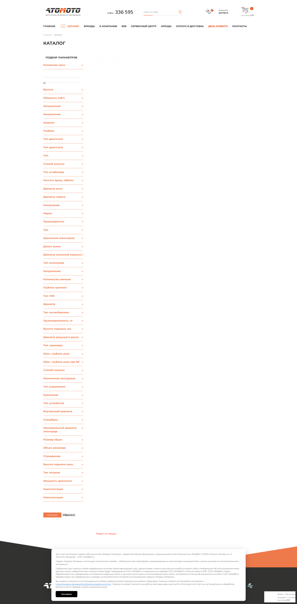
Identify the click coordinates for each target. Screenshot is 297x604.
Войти (281, 594)
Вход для (223, 11)
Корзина (282, 597)
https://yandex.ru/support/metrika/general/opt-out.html (83, 584)
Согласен (66, 594)
